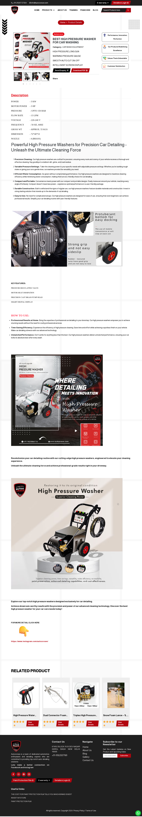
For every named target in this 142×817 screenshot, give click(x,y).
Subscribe (124, 755)
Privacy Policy (78, 811)
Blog (95, 10)
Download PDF (79, 70)
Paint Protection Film (22, 780)
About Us (87, 750)
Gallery (86, 757)
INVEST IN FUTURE (18, 798)
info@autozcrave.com (39, 3)
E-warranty (102, 3)
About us (62, 10)
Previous (12, 77)
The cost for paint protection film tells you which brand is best (41, 794)
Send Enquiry (61, 70)
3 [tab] (30, 84)
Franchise (85, 10)
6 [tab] (40, 84)
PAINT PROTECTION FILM (21, 801)
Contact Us (88, 760)
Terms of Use (90, 811)
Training (73, 10)
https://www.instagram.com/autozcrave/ (29, 641)
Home (36, 10)
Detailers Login (120, 3)
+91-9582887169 (59, 755)
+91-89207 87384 (20, 3)
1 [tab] (23, 84)
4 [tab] (33, 84)
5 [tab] (37, 84)
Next (52, 77)
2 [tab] (27, 84)
